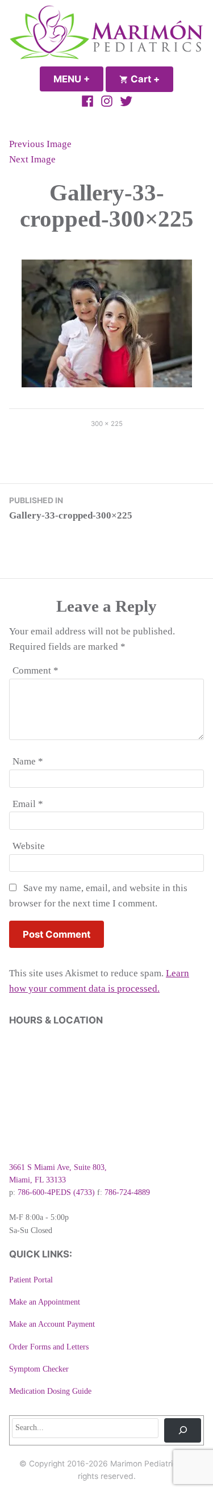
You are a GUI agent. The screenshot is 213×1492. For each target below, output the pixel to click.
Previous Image (40, 144)
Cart (150, 79)
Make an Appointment (44, 1302)
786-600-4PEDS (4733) (56, 1192)
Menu (78, 79)
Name (27, 761)
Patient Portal (31, 1280)
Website (28, 846)
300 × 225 (107, 424)
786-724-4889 (127, 1192)
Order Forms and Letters (49, 1347)
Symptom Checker (39, 1369)
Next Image (32, 159)
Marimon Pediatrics (145, 1463)
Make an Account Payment (52, 1324)
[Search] (182, 1430)
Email (27, 804)
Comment (35, 670)
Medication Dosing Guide (50, 1391)
